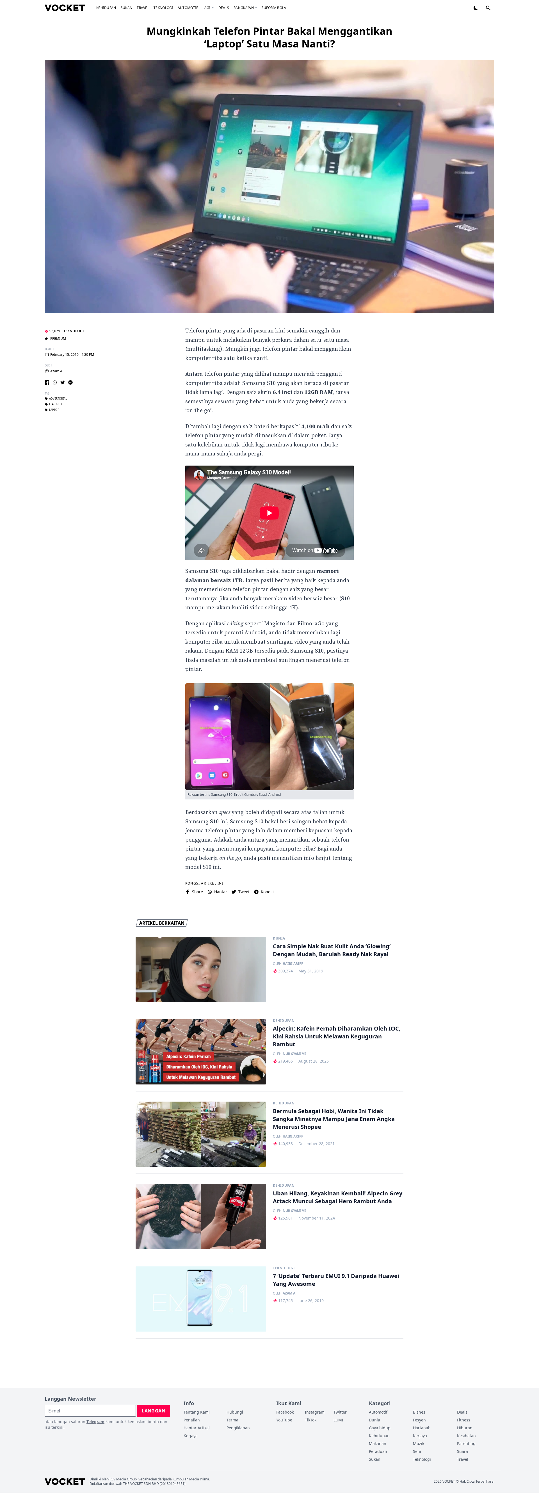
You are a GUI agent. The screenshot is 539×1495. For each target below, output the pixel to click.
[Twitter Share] (62, 382)
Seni (417, 1451)
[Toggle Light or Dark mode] (476, 8)
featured (55, 404)
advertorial (58, 398)
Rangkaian (244, 7)
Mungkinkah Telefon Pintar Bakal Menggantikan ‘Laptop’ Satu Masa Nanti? (269, 37)
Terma (232, 1420)
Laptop (54, 410)
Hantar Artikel (197, 1427)
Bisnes (419, 1412)
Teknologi (163, 7)
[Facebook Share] (47, 382)
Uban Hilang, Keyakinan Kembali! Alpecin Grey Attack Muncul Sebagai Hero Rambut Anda (337, 1197)
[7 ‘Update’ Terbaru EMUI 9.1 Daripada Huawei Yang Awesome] (201, 1299)
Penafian (192, 1420)
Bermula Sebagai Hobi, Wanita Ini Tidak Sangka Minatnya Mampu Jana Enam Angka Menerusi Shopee (334, 1119)
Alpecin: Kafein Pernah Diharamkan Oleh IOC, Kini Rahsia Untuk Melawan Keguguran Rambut (337, 1036)
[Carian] (488, 8)
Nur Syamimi (294, 1054)
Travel (143, 7)
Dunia (279, 938)
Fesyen (419, 1420)
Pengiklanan (238, 1427)
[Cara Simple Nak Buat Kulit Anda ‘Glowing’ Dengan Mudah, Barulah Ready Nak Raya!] (201, 969)
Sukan (127, 7)
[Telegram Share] (70, 382)
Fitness (463, 1420)
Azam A (56, 371)
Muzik (418, 1443)
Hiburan (464, 1427)
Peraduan (378, 1451)
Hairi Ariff (293, 963)
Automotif (188, 7)
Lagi (206, 7)
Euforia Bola (274, 7)
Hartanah (422, 1427)
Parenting (466, 1443)
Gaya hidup (379, 1427)
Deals (223, 7)
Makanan (377, 1443)
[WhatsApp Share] (54, 382)
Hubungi (235, 1412)
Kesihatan (466, 1435)
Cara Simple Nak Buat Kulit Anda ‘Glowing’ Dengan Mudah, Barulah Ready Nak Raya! (331, 950)
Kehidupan (106, 7)
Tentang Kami (197, 1412)
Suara (462, 1451)
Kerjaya (191, 1435)
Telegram (95, 1421)
